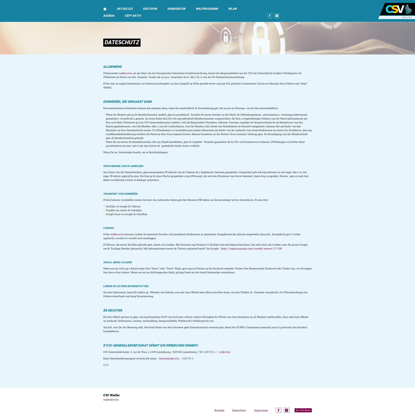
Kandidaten (176, 8)
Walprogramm (207, 8)
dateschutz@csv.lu (169, 358)
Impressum (261, 410)
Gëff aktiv (133, 15)
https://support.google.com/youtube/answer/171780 (251, 248)
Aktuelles (125, 8)
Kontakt (219, 410)
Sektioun (150, 8)
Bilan (232, 8)
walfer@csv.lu (111, 399)
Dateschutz (239, 410)
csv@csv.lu (224, 352)
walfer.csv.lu (125, 73)
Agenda (109, 15)
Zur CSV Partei (303, 410)
